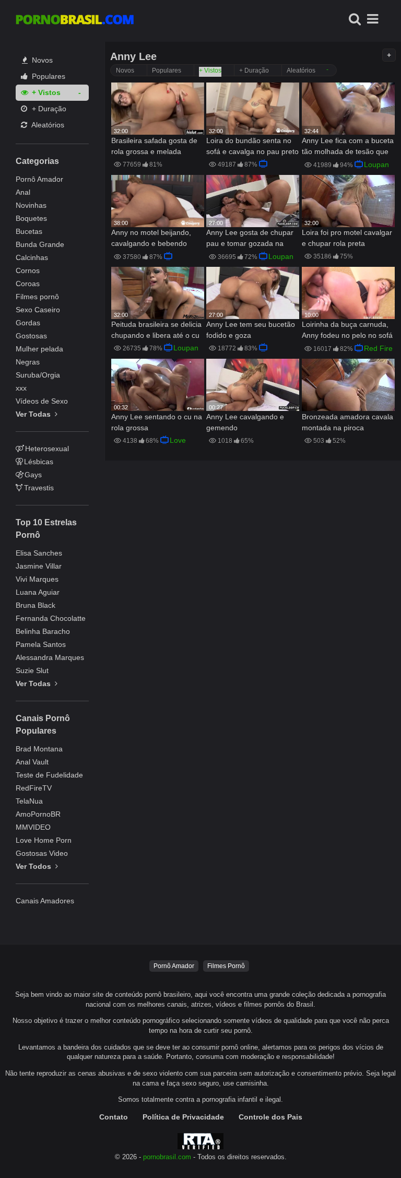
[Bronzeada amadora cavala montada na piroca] (348, 385)
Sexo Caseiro (38, 309)
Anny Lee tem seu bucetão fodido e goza (250, 329)
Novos (41, 60)
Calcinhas (32, 257)
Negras (28, 362)
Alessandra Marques (50, 657)
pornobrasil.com (167, 1157)
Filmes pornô (37, 296)
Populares (47, 76)
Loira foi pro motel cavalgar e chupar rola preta (347, 238)
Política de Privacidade (183, 1117)
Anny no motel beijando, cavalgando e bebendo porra (151, 239)
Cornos (28, 270)
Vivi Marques (37, 579)
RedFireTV (34, 788)
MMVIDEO (33, 827)
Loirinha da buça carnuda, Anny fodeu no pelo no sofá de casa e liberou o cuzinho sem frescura (347, 330)
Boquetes (31, 218)
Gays (33, 474)
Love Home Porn (44, 840)
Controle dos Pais (270, 1117)
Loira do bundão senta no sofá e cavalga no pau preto (252, 146)
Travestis (39, 488)
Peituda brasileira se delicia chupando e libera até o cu (156, 329)
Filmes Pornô (226, 966)
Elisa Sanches (39, 553)
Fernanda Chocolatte (51, 618)
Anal (23, 192)
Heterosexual (47, 448)
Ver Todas (34, 414)
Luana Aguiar (38, 592)
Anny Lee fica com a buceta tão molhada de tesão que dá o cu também (348, 147)
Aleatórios (47, 125)
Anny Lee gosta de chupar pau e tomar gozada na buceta (249, 239)
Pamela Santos (41, 644)
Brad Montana (39, 749)
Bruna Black (35, 605)
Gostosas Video (42, 853)
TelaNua (29, 801)
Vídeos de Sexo (42, 401)
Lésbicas (38, 461)
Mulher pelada (39, 349)
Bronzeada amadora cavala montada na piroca (347, 422)
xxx (21, 388)
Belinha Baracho (43, 631)
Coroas (28, 283)
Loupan (376, 164)
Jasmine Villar (39, 566)
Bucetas (29, 231)
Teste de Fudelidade (49, 775)
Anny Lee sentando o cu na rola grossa (156, 422)
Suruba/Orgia (38, 375)
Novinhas (31, 205)
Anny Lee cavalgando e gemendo (245, 422)
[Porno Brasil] (75, 20)
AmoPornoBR (38, 814)
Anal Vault (32, 762)
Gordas (28, 323)
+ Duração (48, 108)
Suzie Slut (32, 670)
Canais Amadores (45, 901)
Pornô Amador (39, 179)
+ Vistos (45, 92)
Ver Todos (34, 866)
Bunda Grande (40, 244)
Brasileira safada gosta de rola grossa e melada (154, 146)
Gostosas (31, 336)
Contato (113, 1117)
